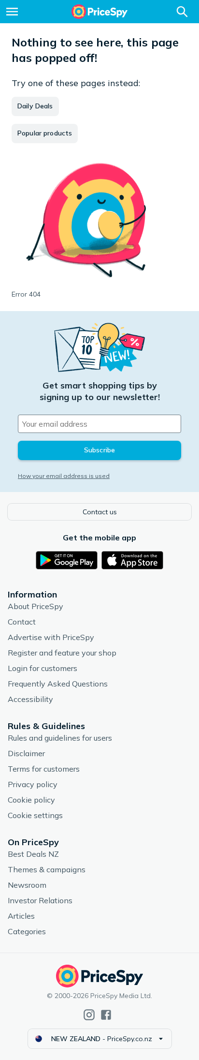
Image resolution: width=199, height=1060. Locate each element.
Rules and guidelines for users (60, 738)
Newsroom (27, 885)
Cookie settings (35, 815)
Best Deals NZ (33, 854)
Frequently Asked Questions (58, 683)
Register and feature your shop (62, 652)
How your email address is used (64, 475)
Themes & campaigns (46, 869)
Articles (21, 916)
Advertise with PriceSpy (51, 637)
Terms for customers (44, 769)
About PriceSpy (35, 606)
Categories (27, 931)
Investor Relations (40, 900)
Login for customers (42, 668)
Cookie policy (31, 800)
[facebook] (106, 1014)
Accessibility (30, 699)
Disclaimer (26, 753)
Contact (22, 622)
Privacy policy (32, 784)
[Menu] (12, 11)
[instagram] (89, 1014)
